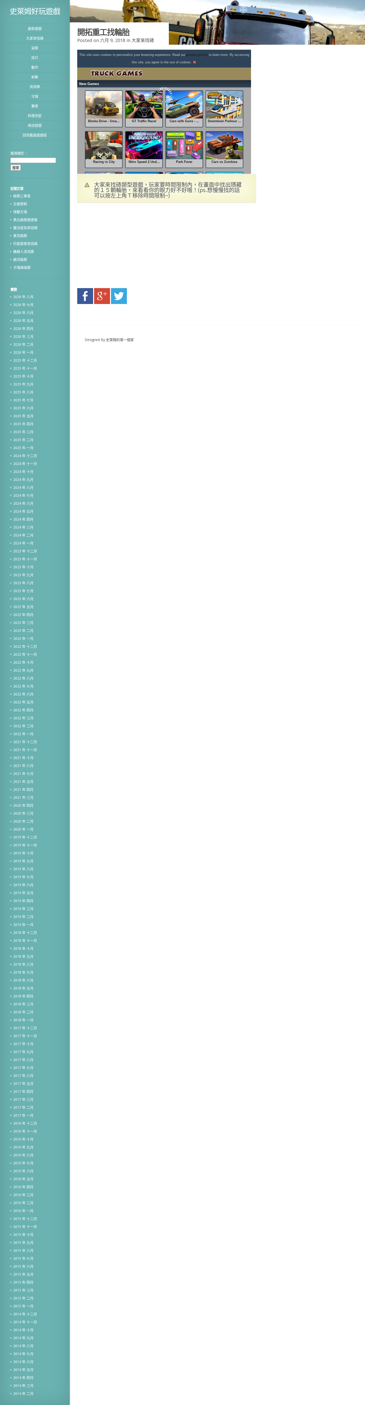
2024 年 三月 (23, 527)
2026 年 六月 (23, 312)
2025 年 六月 (23, 408)
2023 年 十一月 (25, 559)
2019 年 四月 (23, 900)
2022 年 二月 (23, 725)
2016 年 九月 (23, 1147)
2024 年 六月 (23, 503)
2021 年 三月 (23, 797)
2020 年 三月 (23, 813)
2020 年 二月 (23, 821)
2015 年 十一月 (25, 1226)
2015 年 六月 (23, 1266)
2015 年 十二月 (25, 1218)
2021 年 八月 (23, 765)
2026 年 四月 (23, 328)
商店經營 (35, 125)
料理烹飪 (35, 115)
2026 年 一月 (23, 352)
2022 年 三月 (23, 718)
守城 (34, 96)
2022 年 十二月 (25, 646)
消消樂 (35, 86)
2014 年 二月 (23, 1393)
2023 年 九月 (23, 574)
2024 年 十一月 (25, 463)
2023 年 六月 (23, 598)
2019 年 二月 (23, 916)
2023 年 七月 (23, 590)
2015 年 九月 (23, 1242)
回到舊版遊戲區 (35, 135)
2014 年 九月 (23, 1337)
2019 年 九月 (23, 861)
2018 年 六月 (23, 980)
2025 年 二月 (23, 439)
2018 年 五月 (23, 988)
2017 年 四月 (23, 1091)
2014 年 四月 (23, 1377)
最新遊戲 (35, 28)
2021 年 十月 (23, 757)
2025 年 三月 (23, 431)
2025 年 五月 (23, 416)
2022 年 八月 (23, 678)
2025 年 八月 (23, 392)
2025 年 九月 (23, 384)
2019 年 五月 (23, 892)
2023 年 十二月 (25, 551)
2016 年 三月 (23, 1194)
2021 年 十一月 (25, 749)
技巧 (34, 57)
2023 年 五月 (23, 606)
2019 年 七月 (23, 876)
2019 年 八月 (23, 869)
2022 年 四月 (23, 710)
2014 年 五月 (23, 1369)
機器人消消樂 (23, 251)
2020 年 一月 (23, 829)
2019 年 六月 (23, 884)
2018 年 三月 (23, 1004)
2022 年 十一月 (25, 654)
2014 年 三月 (23, 1385)
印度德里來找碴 (25, 243)
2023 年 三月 (23, 622)
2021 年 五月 (23, 781)
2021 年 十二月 (25, 741)
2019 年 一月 (23, 924)
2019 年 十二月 (25, 837)
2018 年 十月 (23, 948)
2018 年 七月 (23, 972)
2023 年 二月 (23, 630)
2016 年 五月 (23, 1179)
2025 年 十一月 (25, 368)
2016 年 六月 (23, 1171)
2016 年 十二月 (25, 1123)
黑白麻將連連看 (25, 219)
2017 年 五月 (23, 1083)
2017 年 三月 (23, 1099)
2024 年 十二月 (25, 455)
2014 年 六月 (23, 1361)
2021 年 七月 (23, 773)
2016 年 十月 (23, 1139)
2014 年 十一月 (25, 1322)
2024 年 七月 (23, 495)
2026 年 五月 (23, 320)
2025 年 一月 (23, 447)
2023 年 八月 (23, 582)
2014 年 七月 (23, 1353)
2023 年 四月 (23, 614)
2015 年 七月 (23, 1258)
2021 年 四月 (23, 789)
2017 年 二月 (23, 1107)
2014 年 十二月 (25, 1314)
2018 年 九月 (23, 956)
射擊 (34, 77)
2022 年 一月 (23, 733)
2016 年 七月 (23, 1163)
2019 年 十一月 (25, 845)
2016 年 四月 (23, 1186)
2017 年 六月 (23, 1075)
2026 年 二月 (23, 344)
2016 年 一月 (23, 1210)
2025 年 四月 (23, 423)
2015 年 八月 (23, 1250)
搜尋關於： (19, 153)
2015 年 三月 (23, 1290)
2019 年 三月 (23, 908)
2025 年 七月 (23, 400)
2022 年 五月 (23, 702)
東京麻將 (20, 235)
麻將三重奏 (22, 195)
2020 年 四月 (23, 805)
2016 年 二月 (23, 1202)
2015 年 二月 (23, 1298)
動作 (34, 67)
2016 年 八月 (23, 1155)
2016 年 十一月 (25, 1131)
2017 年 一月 (23, 1115)
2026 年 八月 (23, 296)
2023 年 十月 (23, 567)
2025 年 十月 (23, 376)
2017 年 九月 (23, 1051)
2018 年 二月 (23, 1012)
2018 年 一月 (23, 1020)
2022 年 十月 (23, 662)
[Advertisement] (124, 247)
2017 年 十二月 (25, 1027)
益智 (34, 47)
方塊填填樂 (22, 267)
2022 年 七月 (23, 686)
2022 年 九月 (23, 670)
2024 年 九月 (23, 479)
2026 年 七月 (23, 304)
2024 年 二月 (23, 535)
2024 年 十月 (23, 471)
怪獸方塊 (20, 211)
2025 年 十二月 (25, 360)
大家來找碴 (34, 38)
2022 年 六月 (23, 694)
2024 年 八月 (23, 487)
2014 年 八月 (23, 1345)
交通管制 (20, 203)
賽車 (34, 106)
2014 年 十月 (23, 1330)
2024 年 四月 (23, 519)
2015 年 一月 (23, 1306)
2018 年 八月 (23, 964)
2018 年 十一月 (25, 940)
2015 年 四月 (23, 1282)
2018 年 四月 (23, 996)
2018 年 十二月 (25, 932)
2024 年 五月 (23, 511)
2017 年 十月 (23, 1043)
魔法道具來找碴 (25, 227)
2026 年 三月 (23, 336)
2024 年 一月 (23, 543)
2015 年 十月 (23, 1234)
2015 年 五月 (23, 1274)
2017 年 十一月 (25, 1035)
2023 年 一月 (23, 638)
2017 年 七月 (23, 1067)
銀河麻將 (20, 259)
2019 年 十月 (23, 853)
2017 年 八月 (23, 1059)
